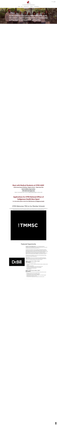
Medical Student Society (32, 192)
